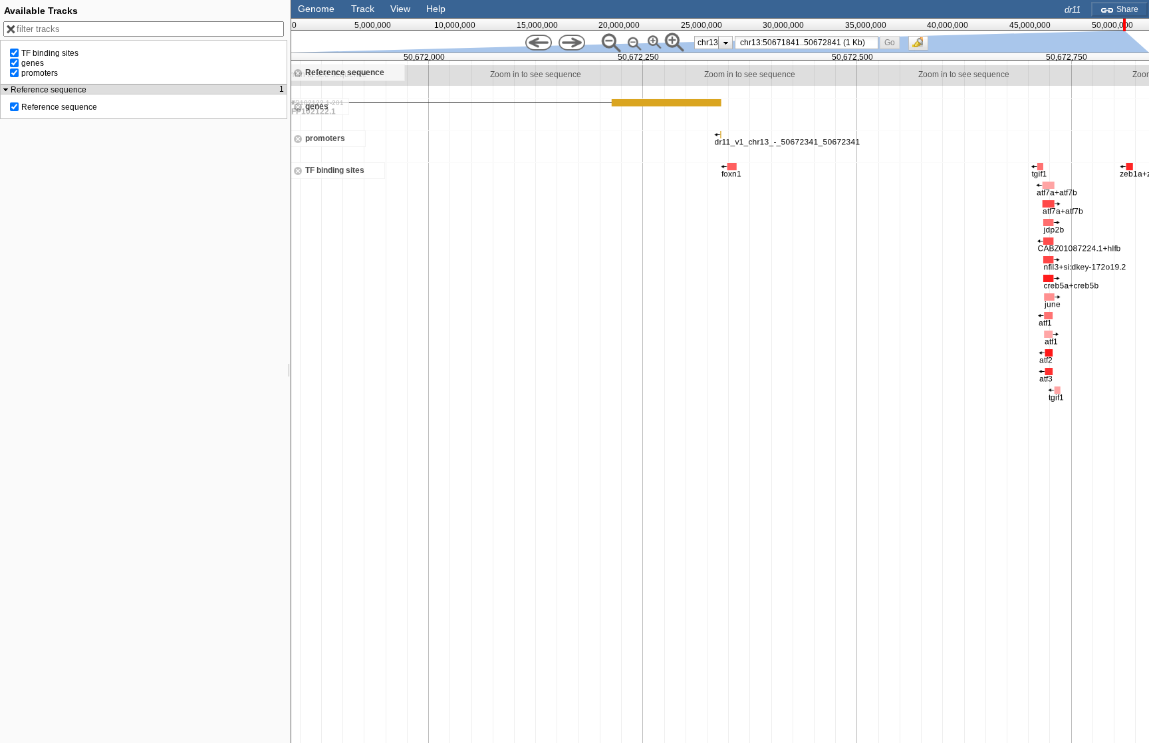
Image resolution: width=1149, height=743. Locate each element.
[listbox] (713, 42)
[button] (890, 42)
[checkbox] (922, 46)
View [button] (400, 8)
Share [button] (1126, 9)
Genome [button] (316, 8)
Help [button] (436, 8)
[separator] (289, 371)
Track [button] (362, 8)
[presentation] (725, 42)
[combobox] (806, 42)
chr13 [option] (708, 42)
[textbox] (809, 42)
